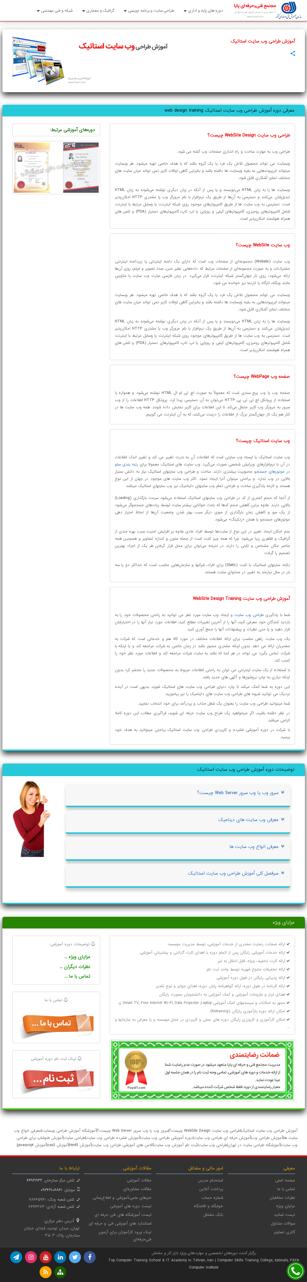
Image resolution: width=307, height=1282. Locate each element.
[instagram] (31, 1257)
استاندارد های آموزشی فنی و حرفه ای (120, 1223)
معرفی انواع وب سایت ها (254, 846)
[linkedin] (60, 1257)
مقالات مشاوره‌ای (137, 1189)
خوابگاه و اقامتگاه (208, 1206)
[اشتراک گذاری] (293, 53)
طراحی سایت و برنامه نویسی (151, 10)
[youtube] (46, 1257)
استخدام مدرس (210, 1180)
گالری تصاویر (284, 1232)
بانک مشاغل (213, 1215)
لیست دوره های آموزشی (130, 1206)
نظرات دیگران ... (75, 966)
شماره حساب (212, 1198)
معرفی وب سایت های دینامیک (248, 819)
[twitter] (75, 1257)
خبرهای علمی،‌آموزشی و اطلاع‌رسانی (122, 1198)
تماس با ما (286, 1189)
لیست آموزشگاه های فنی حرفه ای (122, 1215)
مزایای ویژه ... (77, 957)
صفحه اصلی (285, 1180)
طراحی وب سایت (249, 615)
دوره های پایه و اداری (205, 10)
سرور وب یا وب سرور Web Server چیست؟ (238, 792)
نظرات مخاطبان (282, 1198)
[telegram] (16, 1257)
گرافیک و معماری (100, 10)
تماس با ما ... (77, 976)
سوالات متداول (283, 1223)
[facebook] (90, 1257)
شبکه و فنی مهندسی (57, 10)
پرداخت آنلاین (211, 1189)
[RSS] (46, 1272)
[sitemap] (60, 1272)
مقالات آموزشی (139, 1180)
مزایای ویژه (285, 1206)
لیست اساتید (284, 1215)
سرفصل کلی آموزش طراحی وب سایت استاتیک (233, 873)
